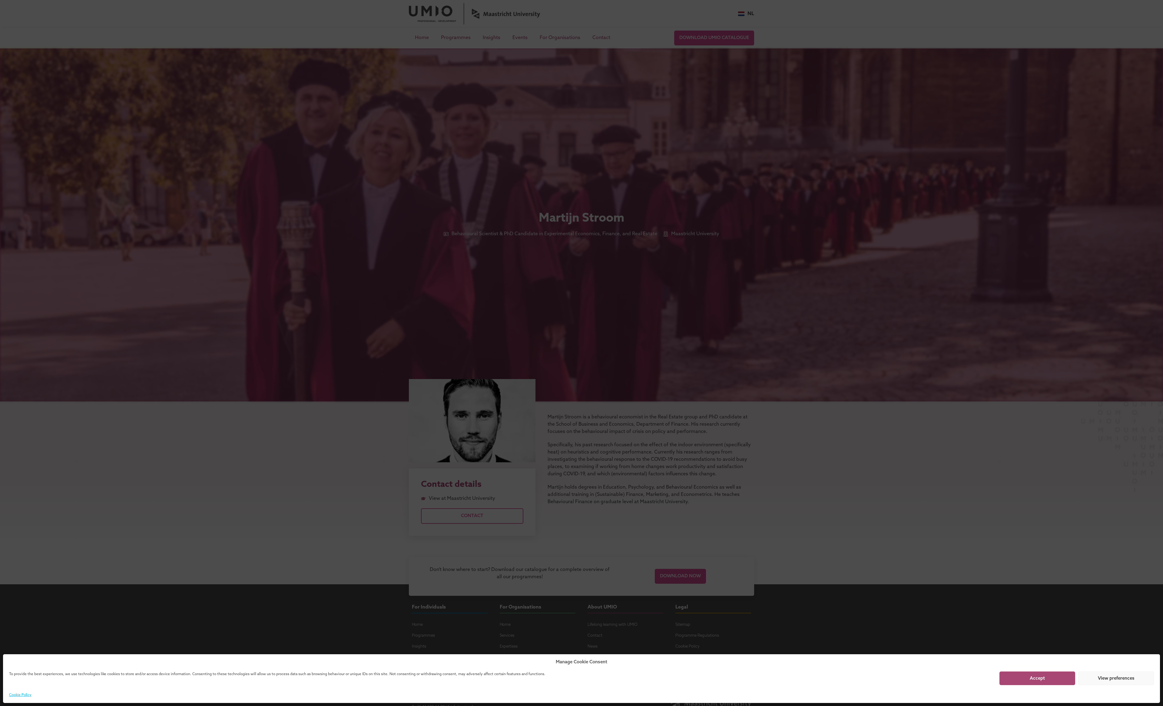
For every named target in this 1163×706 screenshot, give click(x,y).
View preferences (1116, 678)
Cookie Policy (20, 695)
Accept (1037, 678)
